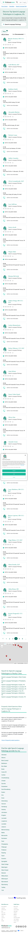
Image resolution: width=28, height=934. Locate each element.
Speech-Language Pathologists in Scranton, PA (13, 697)
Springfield (4, 861)
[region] (14, 466)
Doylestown (4, 786)
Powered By (11, 898)
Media (3, 832)
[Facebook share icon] (16, 927)
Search (17, 2)
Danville (3, 783)
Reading (3, 853)
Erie (2, 795)
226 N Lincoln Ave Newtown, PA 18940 (12, 148)
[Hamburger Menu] (4, 2)
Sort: (18, 34)
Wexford (3, 873)
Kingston (3, 815)
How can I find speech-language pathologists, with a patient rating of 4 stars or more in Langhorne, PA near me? (13, 719)
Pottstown (3, 850)
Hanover (3, 804)
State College (4, 864)
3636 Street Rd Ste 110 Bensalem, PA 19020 (13, 171)
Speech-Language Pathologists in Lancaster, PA (13, 687)
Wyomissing (4, 884)
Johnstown (4, 812)
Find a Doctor (4, 6)
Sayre (2, 855)
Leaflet (15, 663)
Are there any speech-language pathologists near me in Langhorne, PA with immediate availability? (12, 734)
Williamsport (4, 878)
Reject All (14, 470)
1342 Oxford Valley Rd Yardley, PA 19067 (12, 194)
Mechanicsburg (5, 829)
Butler (2, 769)
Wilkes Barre (4, 876)
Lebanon (3, 827)
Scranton (3, 858)
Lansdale (3, 824)
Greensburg (4, 801)
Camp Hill (4, 772)
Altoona (3, 757)
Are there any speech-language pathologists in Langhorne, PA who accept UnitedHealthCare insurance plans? (13, 726)
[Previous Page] (3, 638)
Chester (3, 780)
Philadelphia (4, 844)
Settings (14, 477)
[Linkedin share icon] (21, 927)
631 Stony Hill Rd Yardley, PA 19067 (11, 125)
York (2, 890)
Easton (3, 792)
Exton (2, 798)
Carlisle (3, 775)
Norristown (4, 838)
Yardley (3, 887)
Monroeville (4, 835)
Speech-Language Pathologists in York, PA (12, 691)
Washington (4, 867)
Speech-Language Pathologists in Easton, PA (13, 684)
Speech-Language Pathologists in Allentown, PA (13, 689)
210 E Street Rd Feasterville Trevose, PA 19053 (14, 217)
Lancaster (3, 818)
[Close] (25, 455)
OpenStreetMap (20, 663)
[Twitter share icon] (23, 927)
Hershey (3, 809)
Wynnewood (4, 881)
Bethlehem (4, 763)
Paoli (2, 841)
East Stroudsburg (5, 789)
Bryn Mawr (4, 766)
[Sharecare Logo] (10, 2)
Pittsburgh (4, 847)
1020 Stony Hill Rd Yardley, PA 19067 (11, 102)
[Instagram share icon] (19, 927)
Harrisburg (4, 806)
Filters (5, 31)
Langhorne (4, 821)
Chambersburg (5, 778)
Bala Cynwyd (4, 760)
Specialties (11, 6)
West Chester (4, 870)
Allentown (4, 754)
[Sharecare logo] (14, 926)
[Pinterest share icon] (25, 927)
